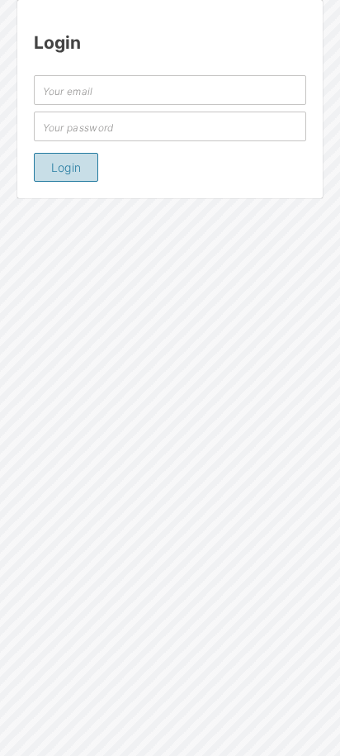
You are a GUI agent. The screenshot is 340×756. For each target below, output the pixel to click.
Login (66, 167)
